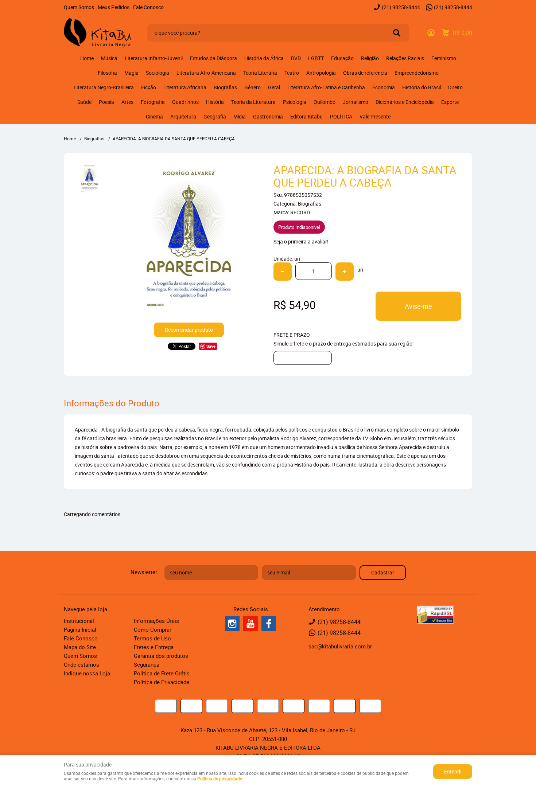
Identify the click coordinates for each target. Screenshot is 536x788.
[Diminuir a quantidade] (282, 271)
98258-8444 (401, 7)
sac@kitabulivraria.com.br (340, 646)
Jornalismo (355, 101)
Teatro (291, 72)
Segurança (146, 664)
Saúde (84, 101)
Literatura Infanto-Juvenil (154, 58)
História (215, 101)
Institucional (79, 620)
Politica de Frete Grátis (162, 673)
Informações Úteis (156, 620)
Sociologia (157, 72)
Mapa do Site (80, 647)
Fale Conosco (148, 7)
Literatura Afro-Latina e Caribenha (326, 87)
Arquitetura (183, 116)
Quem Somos (79, 7)
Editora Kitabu (306, 116)
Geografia (214, 116)
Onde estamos (81, 664)
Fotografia (153, 101)
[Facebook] (268, 623)
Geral (274, 87)
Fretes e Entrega (154, 647)
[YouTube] (250, 623)
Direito (455, 87)
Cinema (154, 116)
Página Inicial (80, 629)
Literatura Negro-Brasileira (104, 87)
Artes (127, 101)
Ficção (148, 87)
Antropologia (321, 72)
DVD (296, 58)
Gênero (252, 87)
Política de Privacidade (161, 682)
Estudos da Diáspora (213, 58)
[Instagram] (232, 623)
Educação (342, 58)
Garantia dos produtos (161, 655)
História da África (264, 58)
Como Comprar (152, 629)
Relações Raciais (405, 58)
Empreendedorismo (417, 72)
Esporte (450, 101)
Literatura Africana (184, 87)
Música (109, 58)
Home (87, 58)
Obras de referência (365, 72)
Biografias (225, 87)
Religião (370, 58)
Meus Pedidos (113, 7)
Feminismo (443, 58)
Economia (383, 87)
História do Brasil (421, 87)
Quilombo (324, 101)
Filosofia (107, 72)
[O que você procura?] (396, 33)
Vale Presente (375, 116)
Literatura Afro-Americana (206, 72)
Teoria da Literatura (253, 101)
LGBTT (316, 58)
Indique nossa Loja (87, 673)
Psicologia (294, 101)
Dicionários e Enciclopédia (405, 101)
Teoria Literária (260, 72)
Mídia (239, 116)
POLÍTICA (341, 116)
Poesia (106, 101)
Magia (131, 72)
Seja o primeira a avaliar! (301, 241)
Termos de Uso (152, 638)
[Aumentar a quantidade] (344, 271)
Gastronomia (268, 116)
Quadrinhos (185, 101)
